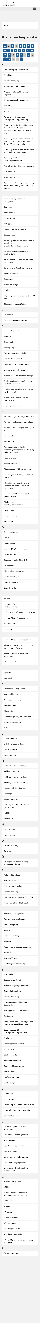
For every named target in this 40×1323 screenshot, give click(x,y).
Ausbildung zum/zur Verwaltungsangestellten (13, 159)
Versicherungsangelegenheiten (15, 1162)
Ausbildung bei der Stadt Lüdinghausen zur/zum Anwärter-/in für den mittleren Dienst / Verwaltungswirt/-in (18, 141)
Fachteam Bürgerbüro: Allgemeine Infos (19, 416)
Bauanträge (8, 207)
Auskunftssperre (9, 171)
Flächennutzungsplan (11, 463)
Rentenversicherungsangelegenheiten (17, 947)
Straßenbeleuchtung (11, 1077)
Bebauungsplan (9, 218)
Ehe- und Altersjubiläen (12, 331)
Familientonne (9, 441)
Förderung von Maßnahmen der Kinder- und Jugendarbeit (18, 495)
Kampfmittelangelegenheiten (14, 688)
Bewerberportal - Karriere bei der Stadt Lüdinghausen (18, 261)
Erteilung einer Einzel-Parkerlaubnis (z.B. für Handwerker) (19, 390)
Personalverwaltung (11, 891)
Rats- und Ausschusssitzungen (14, 919)
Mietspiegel (8, 793)
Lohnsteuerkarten (10, 755)
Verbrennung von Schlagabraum (16, 1134)
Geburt (6, 537)
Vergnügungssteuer (11, 1151)
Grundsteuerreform (11, 588)
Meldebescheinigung (11, 771)
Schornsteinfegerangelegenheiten (16, 985)
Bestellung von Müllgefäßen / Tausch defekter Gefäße (17, 252)
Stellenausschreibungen (12, 1060)
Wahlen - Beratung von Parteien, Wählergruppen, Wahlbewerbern (16, 1193)
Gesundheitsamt (10, 543)
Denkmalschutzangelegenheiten (15, 320)
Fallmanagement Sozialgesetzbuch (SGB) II (19, 429)
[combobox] (20, 25)
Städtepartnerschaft (11, 1055)
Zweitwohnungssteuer (12, 1253)
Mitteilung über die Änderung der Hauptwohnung (16, 806)
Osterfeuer (8, 851)
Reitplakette (8, 941)
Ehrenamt (7, 336)
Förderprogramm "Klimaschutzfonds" (17, 469)
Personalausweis (10, 880)
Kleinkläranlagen (10, 705)
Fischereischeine (10, 458)
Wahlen (6, 1187)
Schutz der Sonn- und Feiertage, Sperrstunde (16, 1003)
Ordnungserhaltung (11, 845)
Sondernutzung (9, 1016)
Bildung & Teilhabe (11, 273)
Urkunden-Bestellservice (12, 1116)
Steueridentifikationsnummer (14, 1066)
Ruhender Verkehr (10, 958)
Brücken (7, 290)
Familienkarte (9, 436)
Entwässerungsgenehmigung (14, 370)
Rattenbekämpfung (11, 924)
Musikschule (8, 818)
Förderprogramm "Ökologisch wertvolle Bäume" (19, 476)
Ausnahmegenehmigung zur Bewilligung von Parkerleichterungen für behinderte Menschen (19, 185)
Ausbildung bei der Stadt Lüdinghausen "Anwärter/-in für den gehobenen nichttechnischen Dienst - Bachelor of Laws (18, 129)
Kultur (6, 727)
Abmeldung (8, 75)
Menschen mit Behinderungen (15, 788)
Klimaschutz (8, 711)
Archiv (6, 111)
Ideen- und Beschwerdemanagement (17, 640)
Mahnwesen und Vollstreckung (15, 765)
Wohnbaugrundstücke (12, 1228)
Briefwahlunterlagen (11, 284)
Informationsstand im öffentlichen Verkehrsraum (16, 654)
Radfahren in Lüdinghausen (14, 913)
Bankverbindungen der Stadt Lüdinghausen (14, 200)
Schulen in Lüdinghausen (13, 991)
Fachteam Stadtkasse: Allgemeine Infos (18, 422)
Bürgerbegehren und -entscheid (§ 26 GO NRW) (19, 297)
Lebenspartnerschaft (11, 749)
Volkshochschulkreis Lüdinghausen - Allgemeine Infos (17, 1169)
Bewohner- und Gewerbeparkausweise (18, 268)
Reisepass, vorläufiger (12, 936)
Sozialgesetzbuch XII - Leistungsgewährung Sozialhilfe (15, 1031)
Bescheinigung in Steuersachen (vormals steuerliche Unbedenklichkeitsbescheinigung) (19, 243)
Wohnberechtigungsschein (13, 1234)
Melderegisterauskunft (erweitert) (16, 782)
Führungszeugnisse (11, 516)
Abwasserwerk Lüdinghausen (14, 86)
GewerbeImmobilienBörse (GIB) (15, 560)
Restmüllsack (8, 952)
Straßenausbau (9, 1071)
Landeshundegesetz (11, 738)
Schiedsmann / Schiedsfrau (14, 980)
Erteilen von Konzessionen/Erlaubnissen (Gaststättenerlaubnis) (18, 382)
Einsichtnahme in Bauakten (14, 358)
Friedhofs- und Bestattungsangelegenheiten (14, 503)
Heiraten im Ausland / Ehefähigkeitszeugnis (12, 605)
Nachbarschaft (9, 829)
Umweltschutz (9, 1099)
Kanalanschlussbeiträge (12, 694)
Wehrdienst (8, 1212)
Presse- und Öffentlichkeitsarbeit (16, 903)
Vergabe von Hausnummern (14, 1146)
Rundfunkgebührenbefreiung (14, 963)
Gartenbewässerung (11, 532)
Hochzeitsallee (9, 623)
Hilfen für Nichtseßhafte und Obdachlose (19, 612)
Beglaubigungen (10, 235)
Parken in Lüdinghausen (12, 875)
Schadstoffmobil (10, 974)
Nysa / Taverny (9, 835)
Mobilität (7, 813)
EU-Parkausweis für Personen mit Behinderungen (16, 399)
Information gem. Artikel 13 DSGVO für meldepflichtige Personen (19, 646)
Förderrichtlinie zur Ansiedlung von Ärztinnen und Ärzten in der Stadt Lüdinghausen (17, 486)
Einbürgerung (9, 347)
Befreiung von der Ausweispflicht (16, 229)
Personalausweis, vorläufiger (14, 886)
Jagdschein (8, 672)
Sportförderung (9, 1049)
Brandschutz (8, 279)
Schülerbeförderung (11, 996)
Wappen (7, 1206)
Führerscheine (9, 510)
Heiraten (7, 598)
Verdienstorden (9, 1140)
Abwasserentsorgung (11, 80)
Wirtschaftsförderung (11, 1217)
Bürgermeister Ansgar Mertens (15, 304)
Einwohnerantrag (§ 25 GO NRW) (16, 364)
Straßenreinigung (10, 1083)
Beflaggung (8, 223)
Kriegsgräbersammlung (12, 722)
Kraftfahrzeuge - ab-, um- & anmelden (18, 716)
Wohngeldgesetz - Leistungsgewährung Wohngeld (18, 1241)
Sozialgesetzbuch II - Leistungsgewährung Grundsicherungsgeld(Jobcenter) (19, 1023)
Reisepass (7, 930)
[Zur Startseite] (9, 3)
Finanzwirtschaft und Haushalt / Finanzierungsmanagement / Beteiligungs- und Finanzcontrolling (19, 450)
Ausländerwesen (10, 177)
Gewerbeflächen (10, 554)
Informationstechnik (11, 662)
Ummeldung (8, 1093)
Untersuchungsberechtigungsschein (17, 1110)
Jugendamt (8, 678)
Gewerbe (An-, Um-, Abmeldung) (16, 549)
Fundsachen (8, 521)
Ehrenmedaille (9, 342)
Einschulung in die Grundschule (15, 353)
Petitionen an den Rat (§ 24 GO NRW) (18, 897)
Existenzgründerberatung (13, 406)
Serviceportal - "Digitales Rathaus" (16, 1010)
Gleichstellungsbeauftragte (14, 571)
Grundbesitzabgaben (11, 582)
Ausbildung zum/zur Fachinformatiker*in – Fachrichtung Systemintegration (19, 151)
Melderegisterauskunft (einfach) (15, 777)
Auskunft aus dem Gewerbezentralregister (19, 166)
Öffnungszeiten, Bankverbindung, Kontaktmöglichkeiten (16, 863)
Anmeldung (8, 105)
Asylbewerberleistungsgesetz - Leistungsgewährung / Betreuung (16, 118)
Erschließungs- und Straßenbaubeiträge (18, 375)
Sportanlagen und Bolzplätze (14, 1043)
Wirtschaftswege (10, 1223)
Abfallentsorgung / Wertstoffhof (16, 69)
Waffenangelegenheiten (12, 1181)
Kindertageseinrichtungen (13, 700)
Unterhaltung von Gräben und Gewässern (19, 1104)
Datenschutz (8, 314)
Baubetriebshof (9, 212)
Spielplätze (8, 1038)
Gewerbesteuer (9, 565)
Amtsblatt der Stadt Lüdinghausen (16, 100)
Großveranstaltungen (11, 576)
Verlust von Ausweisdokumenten (16, 1157)
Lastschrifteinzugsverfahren (14, 744)
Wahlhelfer (8, 1200)
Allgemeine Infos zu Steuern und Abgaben (16, 93)
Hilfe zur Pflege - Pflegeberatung (16, 618)
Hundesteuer (8, 629)
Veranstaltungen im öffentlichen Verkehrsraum (15, 1127)
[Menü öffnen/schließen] (35, 9)
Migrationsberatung (11, 799)
